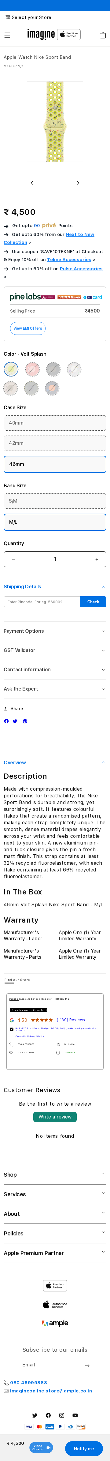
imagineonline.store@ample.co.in (51, 1391)
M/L (13, 522)
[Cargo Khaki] (31, 388)
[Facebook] (8, 722)
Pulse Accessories (81, 269)
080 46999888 (28, 1382)
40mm (16, 423)
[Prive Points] (49, 226)
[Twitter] (16, 722)
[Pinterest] (26, 722)
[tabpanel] (55, 1031)
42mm (16, 443)
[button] (7, 35)
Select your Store (32, 17)
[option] (55, 123)
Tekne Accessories (69, 259)
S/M (13, 501)
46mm (16, 464)
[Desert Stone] (10, 388)
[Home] (41, 34)
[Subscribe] (87, 1365)
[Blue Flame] (52, 388)
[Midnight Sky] (53, 369)
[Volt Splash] (11, 369)
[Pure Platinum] (74, 369)
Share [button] (17, 708)
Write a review (55, 1117)
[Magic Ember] (32, 369)
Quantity (14, 543)
